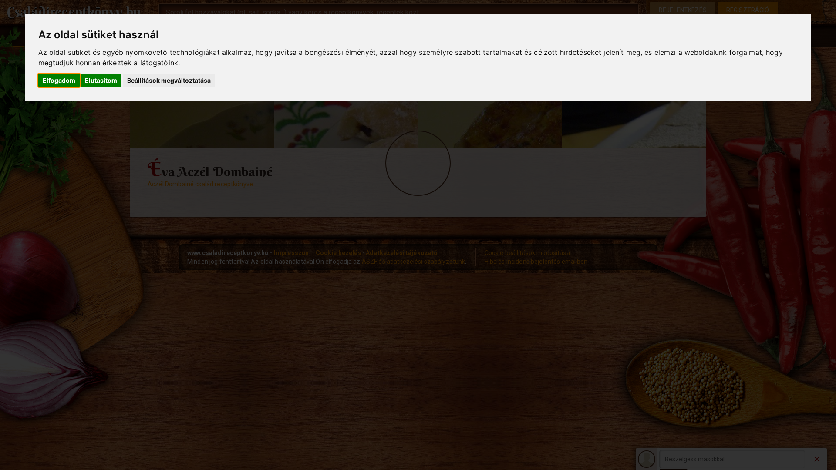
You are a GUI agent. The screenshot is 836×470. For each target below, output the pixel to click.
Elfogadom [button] (59, 80)
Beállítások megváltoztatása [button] (169, 80)
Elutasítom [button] (101, 80)
